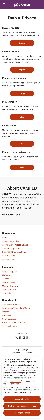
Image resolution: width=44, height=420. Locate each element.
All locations (7, 293)
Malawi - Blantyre (10, 286)
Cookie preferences (22, 413)
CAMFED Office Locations (14, 252)
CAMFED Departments (12, 248)
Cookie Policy (15, 381)
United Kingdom (9, 271)
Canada (5, 279)
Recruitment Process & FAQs (15, 245)
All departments (9, 326)
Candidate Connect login (22, 352)
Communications (9, 319)
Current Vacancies (10, 241)
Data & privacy (8, 256)
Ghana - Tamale (9, 289)
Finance (5, 312)
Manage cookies (9, 259)
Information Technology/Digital (16, 308)
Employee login (22, 350)
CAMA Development (11, 304)
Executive (6, 315)
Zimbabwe (7, 275)
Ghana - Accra (8, 282)
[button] (22, 167)
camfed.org (22, 333)
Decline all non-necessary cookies (22, 406)
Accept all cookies (22, 399)
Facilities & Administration (14, 322)
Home (4, 238)
